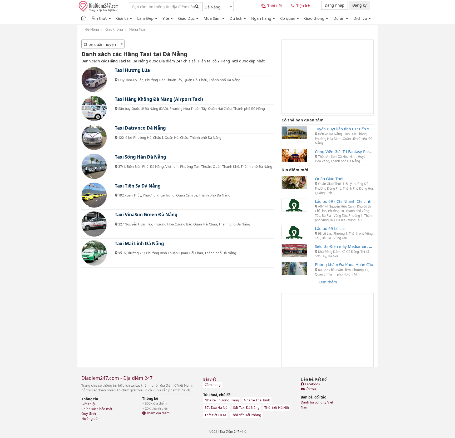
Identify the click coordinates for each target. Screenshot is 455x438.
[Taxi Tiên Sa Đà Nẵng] (94, 195)
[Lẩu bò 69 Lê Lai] (294, 231)
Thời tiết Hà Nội (276, 407)
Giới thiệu (88, 403)
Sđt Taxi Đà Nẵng (246, 407)
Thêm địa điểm (158, 413)
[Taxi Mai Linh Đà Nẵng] (94, 253)
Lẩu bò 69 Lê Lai (330, 228)
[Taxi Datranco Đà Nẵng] (94, 137)
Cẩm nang (213, 384)
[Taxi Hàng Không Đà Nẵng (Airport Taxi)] (94, 108)
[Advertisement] (327, 77)
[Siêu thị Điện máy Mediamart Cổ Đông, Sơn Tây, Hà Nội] (294, 250)
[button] (101, 17)
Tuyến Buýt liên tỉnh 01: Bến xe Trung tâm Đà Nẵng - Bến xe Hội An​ (344, 128)
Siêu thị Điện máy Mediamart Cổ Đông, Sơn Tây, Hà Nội (344, 246)
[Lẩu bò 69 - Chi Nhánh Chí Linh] (294, 204)
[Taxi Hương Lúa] (94, 79)
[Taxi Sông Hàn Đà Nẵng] (94, 166)
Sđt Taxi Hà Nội (216, 407)
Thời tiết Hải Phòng (246, 414)
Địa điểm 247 (229, 431)
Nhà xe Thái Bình (257, 400)
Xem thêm (327, 281)
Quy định (88, 413)
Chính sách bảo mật (96, 408)
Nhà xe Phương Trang (222, 400)
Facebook (312, 384)
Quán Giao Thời (329, 178)
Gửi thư (310, 389)
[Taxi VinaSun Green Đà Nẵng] (94, 224)
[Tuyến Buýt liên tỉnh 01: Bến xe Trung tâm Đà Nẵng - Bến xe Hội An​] (294, 132)
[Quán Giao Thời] (294, 182)
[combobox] (218, 6)
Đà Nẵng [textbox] (212, 6)
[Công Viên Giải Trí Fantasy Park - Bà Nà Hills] (294, 155)
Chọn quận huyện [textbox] (100, 44)
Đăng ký (359, 5)
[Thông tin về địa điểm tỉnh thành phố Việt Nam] (83, 17)
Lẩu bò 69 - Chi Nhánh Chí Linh (343, 201)
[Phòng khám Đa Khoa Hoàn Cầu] (294, 267)
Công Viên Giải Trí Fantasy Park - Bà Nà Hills (344, 151)
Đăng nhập (334, 5)
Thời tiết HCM (215, 414)
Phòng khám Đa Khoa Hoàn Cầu (344, 264)
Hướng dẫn (90, 418)
